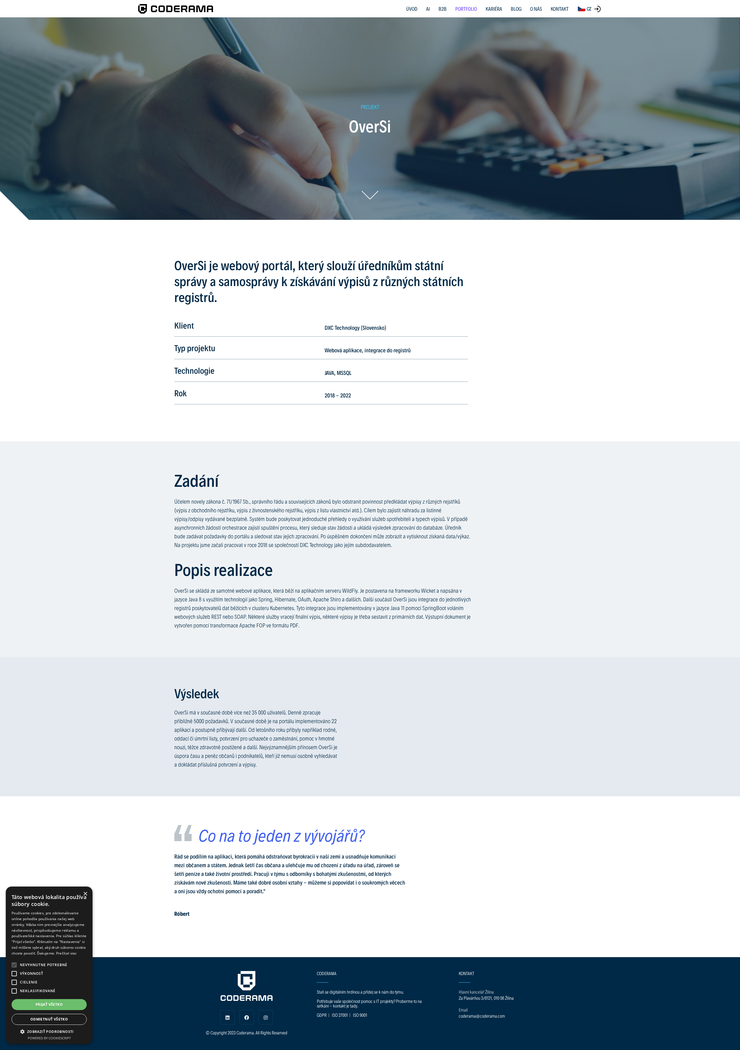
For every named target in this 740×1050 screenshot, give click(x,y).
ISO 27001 (340, 1015)
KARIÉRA (494, 8)
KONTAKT (560, 8)
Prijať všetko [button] (49, 1004)
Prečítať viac (66, 953)
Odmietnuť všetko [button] (49, 1019)
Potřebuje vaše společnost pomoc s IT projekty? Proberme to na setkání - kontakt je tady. (369, 1003)
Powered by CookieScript (49, 1038)
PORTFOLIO (466, 8)
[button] (14, 965)
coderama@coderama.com (482, 1015)
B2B (443, 8)
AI (428, 8)
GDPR (322, 1015)
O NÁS (536, 8)
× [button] (85, 894)
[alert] (49, 965)
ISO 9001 (360, 1015)
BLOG (516, 8)
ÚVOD (411, 8)
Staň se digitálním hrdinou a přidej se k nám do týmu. (360, 991)
